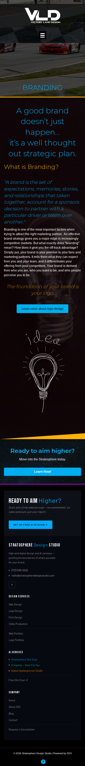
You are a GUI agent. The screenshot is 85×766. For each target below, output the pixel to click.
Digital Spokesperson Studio (27, 670)
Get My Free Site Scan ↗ (30, 524)
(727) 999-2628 (20, 570)
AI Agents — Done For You (25, 665)
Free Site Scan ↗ (18, 680)
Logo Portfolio (16, 640)
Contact (13, 720)
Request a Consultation (22, 729)
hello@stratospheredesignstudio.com (33, 575)
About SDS (15, 706)
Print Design (15, 617)
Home (12, 700)
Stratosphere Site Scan (24, 659)
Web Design (15, 604)
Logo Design (16, 610)
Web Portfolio (16, 633)
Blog (11, 713)
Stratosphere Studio (34, 545)
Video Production (18, 623)
